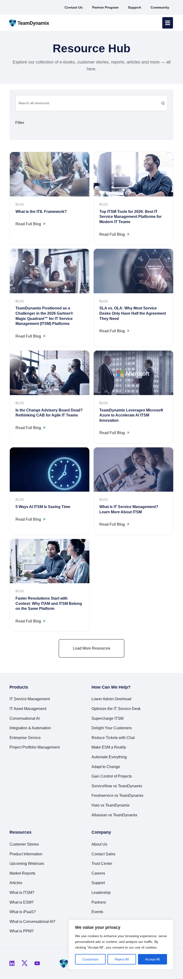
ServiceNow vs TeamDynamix (117, 786)
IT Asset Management (28, 709)
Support (98, 883)
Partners (99, 902)
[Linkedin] (12, 963)
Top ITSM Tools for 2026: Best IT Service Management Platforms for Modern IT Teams (130, 217)
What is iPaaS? (23, 912)
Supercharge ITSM (107, 718)
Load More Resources (91, 648)
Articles (16, 883)
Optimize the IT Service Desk (116, 709)
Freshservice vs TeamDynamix (117, 795)
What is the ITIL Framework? (41, 212)
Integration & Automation (30, 728)
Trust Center (102, 864)
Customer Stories (24, 844)
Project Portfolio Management (35, 747)
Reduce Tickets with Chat (113, 738)
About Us (99, 844)
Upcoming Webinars (27, 864)
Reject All (122, 959)
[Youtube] (37, 963)
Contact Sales (103, 854)
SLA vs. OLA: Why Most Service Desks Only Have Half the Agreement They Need (132, 313)
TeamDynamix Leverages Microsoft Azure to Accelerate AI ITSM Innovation (131, 415)
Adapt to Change (106, 767)
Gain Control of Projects (112, 776)
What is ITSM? (22, 893)
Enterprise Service (25, 738)
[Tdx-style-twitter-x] (24, 963)
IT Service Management (30, 699)
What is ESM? (22, 902)
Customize (90, 959)
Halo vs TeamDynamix (111, 805)
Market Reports (22, 873)
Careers (98, 873)
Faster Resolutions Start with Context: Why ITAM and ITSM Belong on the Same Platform (48, 603)
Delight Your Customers (112, 728)
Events (97, 912)
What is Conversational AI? (32, 922)
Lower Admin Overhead (111, 699)
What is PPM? (22, 931)
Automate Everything (109, 757)
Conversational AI (25, 718)
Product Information (26, 854)
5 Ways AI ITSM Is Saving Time (42, 507)
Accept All (152, 959)
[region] (121, 944)
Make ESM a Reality (109, 747)
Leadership (101, 893)
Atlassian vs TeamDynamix (114, 815)
